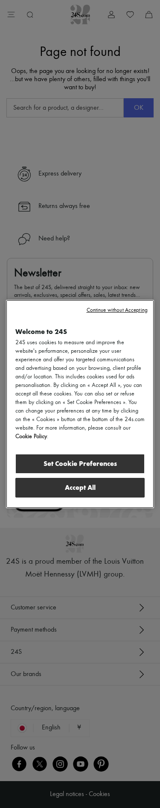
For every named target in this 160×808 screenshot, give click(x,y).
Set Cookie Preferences (80, 464)
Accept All (80, 487)
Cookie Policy (31, 436)
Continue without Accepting (117, 310)
